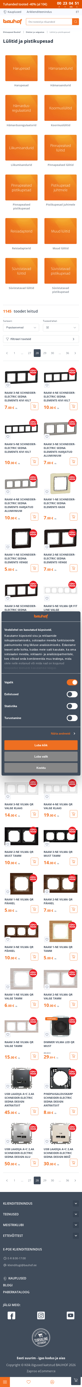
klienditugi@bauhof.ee (22, 1265)
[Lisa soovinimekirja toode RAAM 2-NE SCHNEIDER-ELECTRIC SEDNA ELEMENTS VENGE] (47, 547)
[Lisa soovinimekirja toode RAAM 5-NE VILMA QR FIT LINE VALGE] (47, 598)
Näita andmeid (60, 733)
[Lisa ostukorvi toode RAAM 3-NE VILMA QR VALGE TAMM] (34, 1056)
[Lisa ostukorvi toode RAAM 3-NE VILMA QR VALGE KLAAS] (34, 814)
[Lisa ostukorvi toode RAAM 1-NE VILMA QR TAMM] (73, 956)
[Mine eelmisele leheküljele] (7, 353)
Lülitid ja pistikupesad (60, 32)
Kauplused (14, 12)
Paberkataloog (16, 1292)
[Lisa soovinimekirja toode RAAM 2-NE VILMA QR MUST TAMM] (7, 844)
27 (29, 353)
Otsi (75, 21)
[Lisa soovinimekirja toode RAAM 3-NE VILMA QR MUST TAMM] (47, 844)
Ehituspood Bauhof (12, 32)
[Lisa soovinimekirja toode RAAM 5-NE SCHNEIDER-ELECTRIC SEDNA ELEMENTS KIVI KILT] (7, 436)
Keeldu (41, 767)
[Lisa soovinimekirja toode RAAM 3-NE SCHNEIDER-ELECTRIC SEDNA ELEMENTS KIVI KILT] (7, 385)
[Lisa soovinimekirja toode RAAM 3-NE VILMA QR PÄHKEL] (7, 939)
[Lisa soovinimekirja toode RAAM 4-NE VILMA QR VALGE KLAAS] (47, 796)
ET (77, 12)
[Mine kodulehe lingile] (12, 22)
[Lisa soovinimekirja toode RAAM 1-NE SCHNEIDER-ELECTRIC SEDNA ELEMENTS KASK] (47, 491)
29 (44, 353)
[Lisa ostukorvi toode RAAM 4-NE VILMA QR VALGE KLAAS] (73, 814)
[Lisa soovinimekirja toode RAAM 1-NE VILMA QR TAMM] (47, 939)
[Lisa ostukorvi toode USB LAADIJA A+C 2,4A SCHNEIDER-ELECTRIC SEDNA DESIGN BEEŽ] (73, 1162)
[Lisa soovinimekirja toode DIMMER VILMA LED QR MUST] (47, 1034)
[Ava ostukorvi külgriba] (76, 1380)
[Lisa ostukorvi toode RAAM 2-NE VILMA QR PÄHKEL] (73, 909)
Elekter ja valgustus (35, 32)
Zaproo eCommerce (41, 1371)
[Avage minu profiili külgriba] (52, 1382)
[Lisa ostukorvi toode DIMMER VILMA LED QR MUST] (73, 1056)
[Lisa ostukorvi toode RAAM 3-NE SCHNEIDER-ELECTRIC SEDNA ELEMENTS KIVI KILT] (34, 406)
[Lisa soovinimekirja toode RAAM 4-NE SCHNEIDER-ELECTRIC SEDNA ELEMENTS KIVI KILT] (47, 385)
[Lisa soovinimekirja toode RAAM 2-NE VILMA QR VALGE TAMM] (47, 987)
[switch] (72, 694)
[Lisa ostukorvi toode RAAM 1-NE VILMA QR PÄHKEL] (34, 909)
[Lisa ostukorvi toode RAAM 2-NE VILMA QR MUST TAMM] (34, 861)
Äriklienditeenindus (39, 12)
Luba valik (41, 756)
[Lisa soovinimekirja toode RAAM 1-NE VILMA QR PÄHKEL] (7, 891)
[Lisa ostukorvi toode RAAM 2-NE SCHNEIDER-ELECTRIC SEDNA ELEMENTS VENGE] (73, 568)
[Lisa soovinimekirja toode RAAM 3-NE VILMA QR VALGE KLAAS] (7, 796)
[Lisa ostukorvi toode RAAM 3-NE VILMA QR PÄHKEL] (34, 956)
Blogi (8, 1285)
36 (67, 353)
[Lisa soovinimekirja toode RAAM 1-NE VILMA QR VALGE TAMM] (7, 987)
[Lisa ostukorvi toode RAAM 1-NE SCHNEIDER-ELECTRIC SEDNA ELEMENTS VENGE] (34, 568)
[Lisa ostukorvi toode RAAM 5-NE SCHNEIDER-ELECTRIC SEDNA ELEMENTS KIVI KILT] (34, 461)
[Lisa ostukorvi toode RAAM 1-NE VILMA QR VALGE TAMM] (34, 1004)
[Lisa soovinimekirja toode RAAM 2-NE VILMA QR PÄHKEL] (47, 891)
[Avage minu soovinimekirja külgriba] (29, 1382)
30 (52, 353)
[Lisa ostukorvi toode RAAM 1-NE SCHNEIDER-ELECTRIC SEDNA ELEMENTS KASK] (73, 517)
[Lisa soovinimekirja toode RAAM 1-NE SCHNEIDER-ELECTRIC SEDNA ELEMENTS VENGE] (7, 547)
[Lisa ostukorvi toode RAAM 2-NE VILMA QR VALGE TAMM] (73, 1004)
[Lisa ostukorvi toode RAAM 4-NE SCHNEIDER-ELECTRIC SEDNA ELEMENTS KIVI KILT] (73, 406)
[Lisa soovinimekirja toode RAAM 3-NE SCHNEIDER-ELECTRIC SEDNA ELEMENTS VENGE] (7, 598)
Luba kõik (41, 745)
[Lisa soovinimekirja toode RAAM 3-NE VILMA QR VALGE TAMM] (7, 1034)
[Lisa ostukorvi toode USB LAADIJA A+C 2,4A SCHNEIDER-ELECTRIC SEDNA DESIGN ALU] (34, 1162)
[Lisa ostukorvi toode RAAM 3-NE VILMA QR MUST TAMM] (73, 861)
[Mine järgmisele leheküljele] (75, 353)
